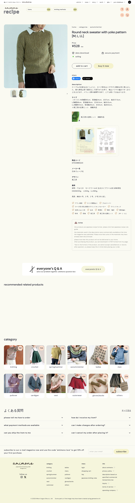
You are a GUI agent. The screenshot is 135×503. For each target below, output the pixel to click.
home (74, 27)
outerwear (50, 485)
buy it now (103, 66)
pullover (67, 474)
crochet (49, 471)
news (86, 2)
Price (74, 43)
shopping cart (86, 471)
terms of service (107, 487)
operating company (109, 490)
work (101, 2)
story (94, 2)
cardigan (68, 478)
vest (48, 481)
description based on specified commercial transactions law (109, 477)
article (78, 2)
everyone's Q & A (93, 269)
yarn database (118, 2)
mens (66, 471)
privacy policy (107, 471)
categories (83, 27)
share (74, 75)
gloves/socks (69, 481)
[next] (66, 94)
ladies (67, 467)
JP (129, 2)
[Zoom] (36, 56)
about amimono (107, 467)
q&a (108, 2)
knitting (49, 467)
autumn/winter (96, 27)
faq (83, 474)
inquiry (104, 483)
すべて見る (126, 410)
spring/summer (52, 474)
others (67, 485)
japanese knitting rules (89, 478)
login (83, 467)
